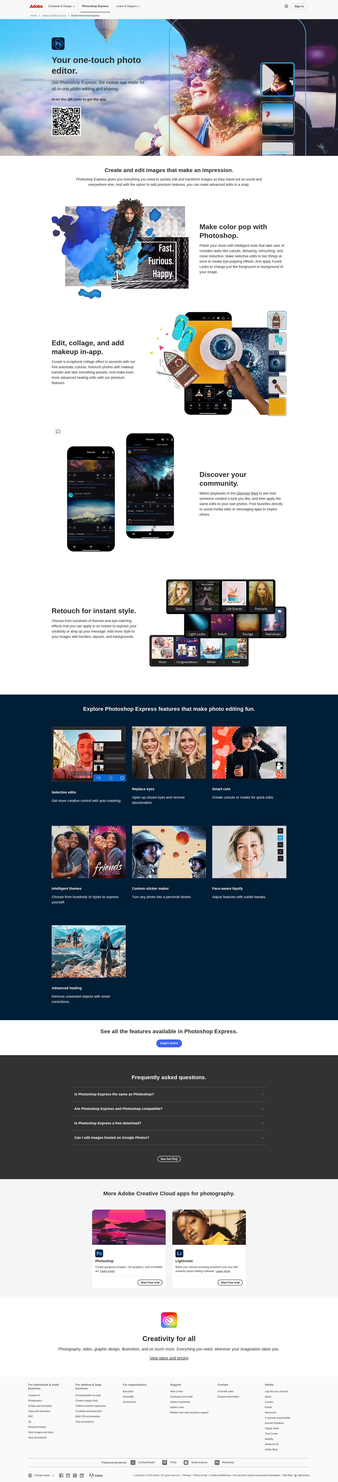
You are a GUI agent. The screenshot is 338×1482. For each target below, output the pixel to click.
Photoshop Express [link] (95, 6)
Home (34, 15)
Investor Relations (274, 1423)
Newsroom (270, 1412)
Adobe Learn (177, 1407)
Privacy (187, 1475)
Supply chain (272, 1428)
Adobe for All (271, 1444)
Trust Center (271, 1433)
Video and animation (39, 1411)
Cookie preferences (220, 1475)
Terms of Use (200, 1475)
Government (129, 1402)
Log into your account (276, 1391)
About (268, 1396)
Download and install (181, 1396)
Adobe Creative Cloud (54, 15)
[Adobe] (36, 6)
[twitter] (75, 1476)
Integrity (269, 1439)
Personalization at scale (88, 1395)
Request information (228, 1396)
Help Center (176, 1391)
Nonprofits (128, 1396)
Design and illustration (40, 1406)
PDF (30, 1416)
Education (128, 1391)
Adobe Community (180, 1402)
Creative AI (34, 1395)
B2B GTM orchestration (88, 1416)
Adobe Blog (271, 1449)
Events (268, 1407)
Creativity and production (89, 1411)
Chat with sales (226, 1391)
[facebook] (61, 1476)
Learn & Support (126, 6)
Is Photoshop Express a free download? (107, 1123)
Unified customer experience (91, 1406)
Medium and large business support (188, 1412)
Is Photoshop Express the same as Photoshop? (114, 1094)
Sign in (299, 6)
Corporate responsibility (277, 1417)
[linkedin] (82, 1476)
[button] (286, 6)
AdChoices (304, 1475)
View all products (37, 1437)
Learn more (169, 1043)
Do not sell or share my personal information (256, 1475)
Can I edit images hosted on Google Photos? (111, 1138)
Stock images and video (41, 1432)
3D (29, 1421)
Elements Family (37, 1427)
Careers (269, 1402)
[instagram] (68, 1476)
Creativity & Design (60, 6)
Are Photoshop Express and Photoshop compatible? (118, 1109)
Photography (35, 1400)
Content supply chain (87, 1400)
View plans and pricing (169, 1358)
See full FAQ (169, 1159)
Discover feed (247, 493)
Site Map (287, 1475)
